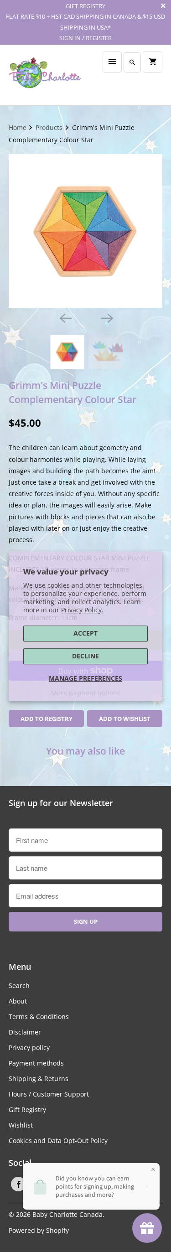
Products (50, 127)
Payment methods (36, 1063)
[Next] (106, 318)
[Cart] (152, 62)
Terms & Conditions (39, 1016)
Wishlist (21, 1125)
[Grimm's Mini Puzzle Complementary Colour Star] (85, 230)
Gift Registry (27, 1109)
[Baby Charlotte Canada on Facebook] (18, 1184)
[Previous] (65, 318)
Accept (85, 633)
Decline (85, 656)
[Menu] (112, 62)
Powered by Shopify (39, 1230)
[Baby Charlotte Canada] (45, 75)
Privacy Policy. (82, 609)
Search (19, 985)
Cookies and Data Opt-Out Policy (58, 1140)
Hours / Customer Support (49, 1094)
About (18, 1001)
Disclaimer (25, 1032)
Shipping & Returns (38, 1078)
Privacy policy (29, 1047)
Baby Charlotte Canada (67, 1214)
